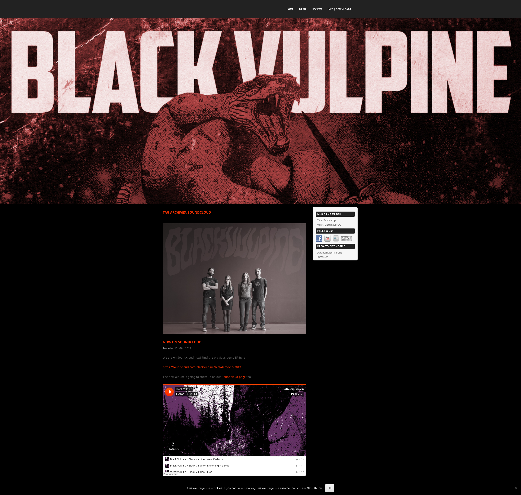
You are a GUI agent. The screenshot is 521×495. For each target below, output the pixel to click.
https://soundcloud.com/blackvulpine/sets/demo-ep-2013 (202, 367)
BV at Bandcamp (326, 220)
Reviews (317, 9)
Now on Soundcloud (182, 342)
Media (302, 9)
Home (290, 9)
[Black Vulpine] (260, 203)
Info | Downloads (339, 9)
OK (330, 488)
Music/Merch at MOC (329, 224)
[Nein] (516, 488)
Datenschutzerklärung (329, 252)
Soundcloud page (234, 377)
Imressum (322, 256)
